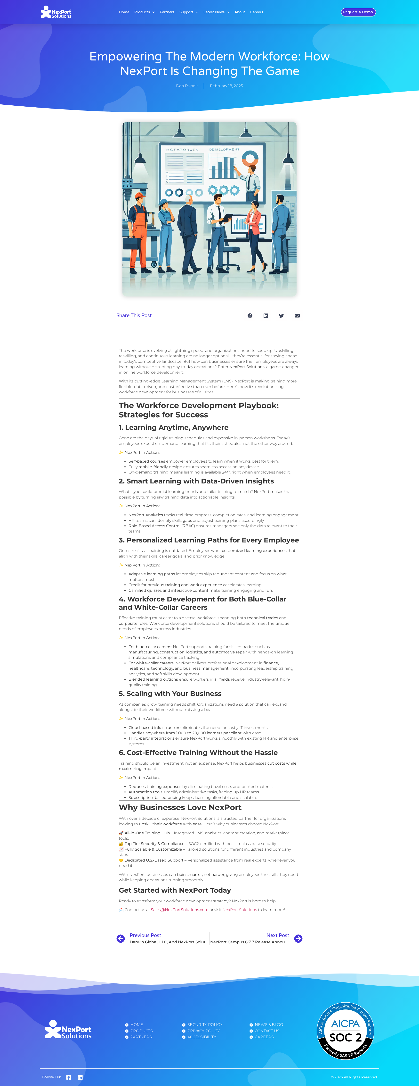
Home (124, 12)
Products (142, 12)
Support (186, 12)
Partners (167, 12)
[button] (249, 315)
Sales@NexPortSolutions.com (180, 909)
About (239, 12)
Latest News (214, 12)
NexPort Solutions (240, 909)
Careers (256, 12)
